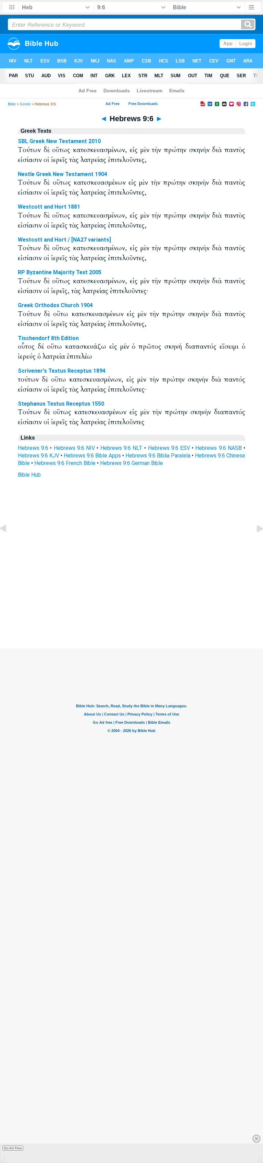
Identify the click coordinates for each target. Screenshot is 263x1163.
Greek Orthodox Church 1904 (55, 305)
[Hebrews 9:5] (8, 544)
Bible (12, 104)
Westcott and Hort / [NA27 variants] (64, 239)
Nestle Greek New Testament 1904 (62, 174)
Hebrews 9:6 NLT (121, 448)
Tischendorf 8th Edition (48, 338)
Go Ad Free (13, 1148)
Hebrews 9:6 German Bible (131, 463)
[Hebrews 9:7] (254, 544)
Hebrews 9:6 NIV (74, 448)
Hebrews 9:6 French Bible (65, 463)
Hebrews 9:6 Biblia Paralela (157, 455)
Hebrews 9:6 (33, 448)
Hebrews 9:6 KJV (38, 455)
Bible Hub (29, 475)
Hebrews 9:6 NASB (218, 448)
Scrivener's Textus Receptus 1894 (61, 371)
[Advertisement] (131, 606)
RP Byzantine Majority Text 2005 (59, 272)
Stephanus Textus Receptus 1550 (61, 403)
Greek (25, 104)
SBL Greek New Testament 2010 (59, 141)
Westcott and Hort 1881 (49, 206)
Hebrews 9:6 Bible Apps (92, 455)
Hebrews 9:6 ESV (169, 448)
